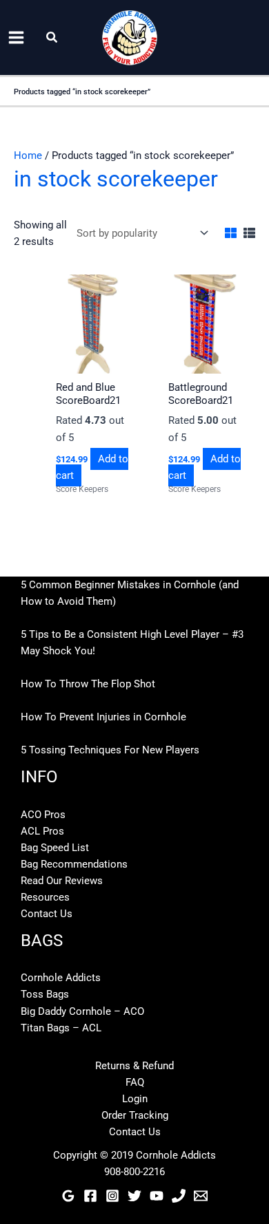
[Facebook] (90, 1196)
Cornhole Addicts (61, 977)
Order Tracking (134, 1115)
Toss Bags (45, 994)
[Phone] (179, 1196)
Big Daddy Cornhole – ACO (82, 1011)
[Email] (201, 1196)
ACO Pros (43, 814)
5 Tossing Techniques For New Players (110, 750)
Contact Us (46, 914)
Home (28, 155)
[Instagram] (112, 1196)
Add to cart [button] (92, 467)
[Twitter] (134, 1196)
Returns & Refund (134, 1066)
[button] (52, 37)
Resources (45, 897)
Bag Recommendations (74, 864)
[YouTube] (156, 1196)
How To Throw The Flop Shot (88, 684)
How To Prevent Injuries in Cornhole (103, 717)
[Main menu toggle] (16, 37)
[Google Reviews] (68, 1196)
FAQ (135, 1082)
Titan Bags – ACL (61, 1028)
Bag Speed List (55, 847)
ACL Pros (42, 831)
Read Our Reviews (62, 880)
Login (135, 1099)
